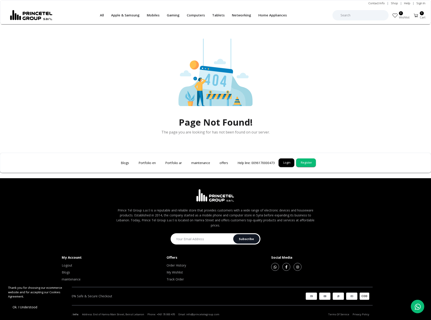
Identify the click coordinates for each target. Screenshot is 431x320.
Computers (196, 15)
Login (286, 162)
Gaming (173, 15)
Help (407, 3)
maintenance (71, 279)
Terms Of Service (338, 314)
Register (306, 162)
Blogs (66, 272)
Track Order (175, 279)
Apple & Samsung (125, 15)
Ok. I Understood (25, 307)
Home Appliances (272, 15)
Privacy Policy (361, 314)
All (102, 15)
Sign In (420, 3)
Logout (67, 265)
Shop (394, 3)
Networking (241, 15)
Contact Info (376, 3)
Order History (176, 265)
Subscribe (246, 239)
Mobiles (153, 15)
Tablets (218, 15)
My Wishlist (175, 272)
